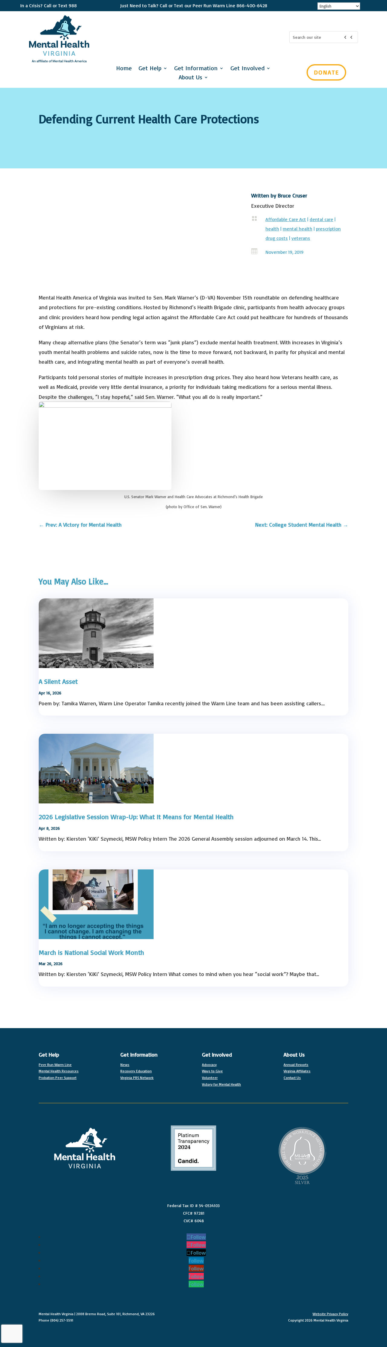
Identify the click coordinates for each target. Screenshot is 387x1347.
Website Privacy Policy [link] (330, 1314)
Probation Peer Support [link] (57, 1077)
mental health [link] (297, 229)
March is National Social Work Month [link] (91, 952)
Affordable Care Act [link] (285, 219)
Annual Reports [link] (296, 1064)
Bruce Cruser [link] (292, 195)
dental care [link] (321, 219)
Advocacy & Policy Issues (245, 159)
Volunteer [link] (210, 1077)
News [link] (124, 1064)
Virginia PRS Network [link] (137, 1077)
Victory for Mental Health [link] (221, 1084)
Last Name (216, 119)
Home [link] (124, 69)
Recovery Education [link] (136, 1071)
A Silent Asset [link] (58, 681)
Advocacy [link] (209, 1064)
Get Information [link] (139, 1054)
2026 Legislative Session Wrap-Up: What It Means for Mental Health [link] (136, 817)
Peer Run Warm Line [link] (55, 1064)
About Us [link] (190, 78)
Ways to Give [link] (212, 1071)
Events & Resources (239, 169)
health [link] (272, 229)
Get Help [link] (149, 69)
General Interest (234, 178)
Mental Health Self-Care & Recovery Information (268, 187)
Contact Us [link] (292, 1077)
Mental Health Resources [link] (59, 1071)
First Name (216, 90)
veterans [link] (300, 238)
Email (210, 60)
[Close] (379, 8)
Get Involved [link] (217, 1054)
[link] (80, 524)
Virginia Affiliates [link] (297, 1071)
